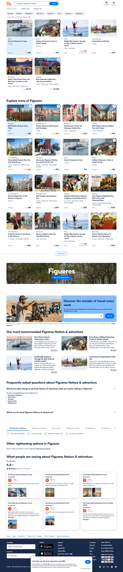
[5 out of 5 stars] (24, 477)
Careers (92, 548)
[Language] (106, 2)
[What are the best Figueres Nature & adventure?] (115, 412)
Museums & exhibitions (15, 395)
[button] (19, 37)
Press (91, 554)
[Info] (29, 17)
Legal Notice (61, 548)
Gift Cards (92, 556)
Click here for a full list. (43, 449)
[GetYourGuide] (9, 3)
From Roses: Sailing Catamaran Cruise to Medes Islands (98, 504)
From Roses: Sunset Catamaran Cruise (20, 474)
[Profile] (113, 2)
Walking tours (12, 403)
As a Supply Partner (106, 545)
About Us (92, 545)
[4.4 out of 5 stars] (11, 469)
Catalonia (21, 536)
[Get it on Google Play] (46, 546)
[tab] (17, 428)
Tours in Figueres (49, 536)
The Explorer (93, 559)
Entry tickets (11, 397)
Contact (60, 545)
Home (8, 536)
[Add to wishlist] (30, 21)
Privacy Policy (61, 551)
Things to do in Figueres (34, 536)
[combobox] (31, 4)
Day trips (11, 399)
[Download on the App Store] (46, 553)
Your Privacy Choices (64, 554)
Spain (14, 536)
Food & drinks (12, 401)
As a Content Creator (107, 548)
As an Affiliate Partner (107, 551)
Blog (91, 551)
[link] (19, 37)
